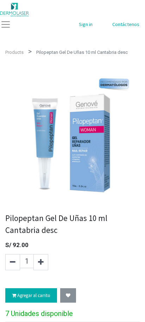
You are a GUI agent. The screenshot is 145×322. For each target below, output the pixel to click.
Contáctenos (125, 24)
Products (14, 52)
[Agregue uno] (40, 262)
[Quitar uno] (12, 262)
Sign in (86, 24)
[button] (68, 295)
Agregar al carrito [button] (33, 295)
